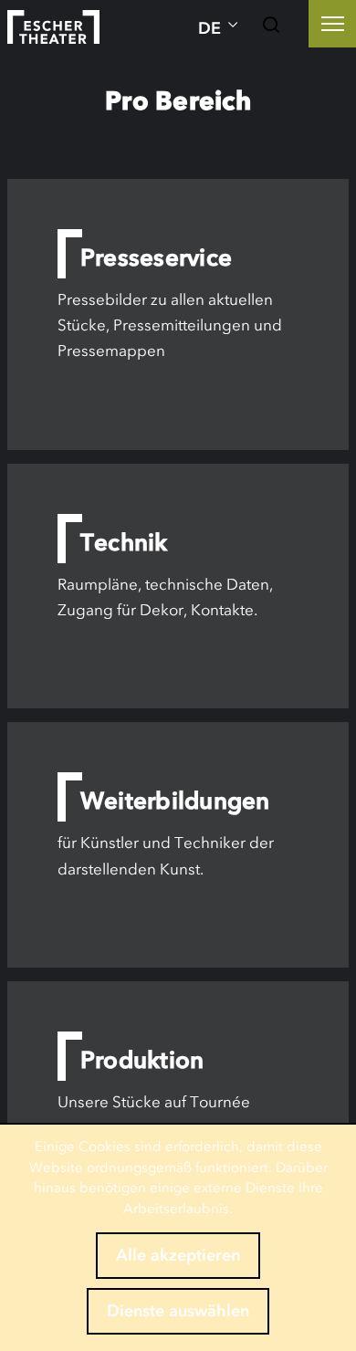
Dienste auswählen (178, 1311)
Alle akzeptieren (178, 1255)
